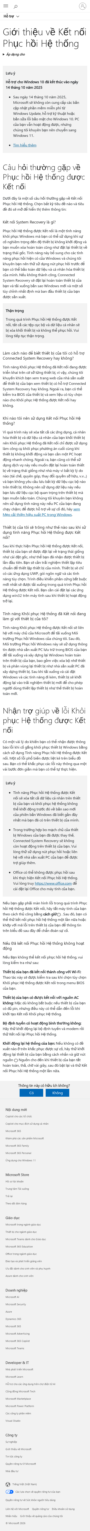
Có (31, 1092)
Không (57, 1092)
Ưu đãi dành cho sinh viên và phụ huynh (28, 1268)
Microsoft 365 (13, 1131)
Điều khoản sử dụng (63, 1509)
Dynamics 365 (13, 1319)
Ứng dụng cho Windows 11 (21, 1160)
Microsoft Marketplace (18, 1398)
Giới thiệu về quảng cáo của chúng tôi (41, 1516)
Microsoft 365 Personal (18, 1153)
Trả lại (9, 1196)
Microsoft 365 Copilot (18, 1341)
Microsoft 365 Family (17, 1145)
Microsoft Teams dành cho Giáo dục (26, 1239)
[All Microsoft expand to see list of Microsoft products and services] (5, 6)
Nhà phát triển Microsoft (19, 1369)
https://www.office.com (53, 883)
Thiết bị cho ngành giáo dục (21, 1232)
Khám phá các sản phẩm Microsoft (25, 1138)
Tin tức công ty (14, 1456)
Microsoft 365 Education (19, 1246)
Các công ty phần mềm (18, 1413)
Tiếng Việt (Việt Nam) (24, 1484)
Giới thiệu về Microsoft (18, 1449)
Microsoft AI (12, 1297)
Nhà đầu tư (12, 1471)
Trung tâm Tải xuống (17, 1188)
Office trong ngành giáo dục (21, 1254)
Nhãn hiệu (11, 1516)
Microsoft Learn (14, 1376)
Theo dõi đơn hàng (16, 1203)
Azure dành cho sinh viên (19, 1276)
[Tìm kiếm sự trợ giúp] (16, 6)
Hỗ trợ (9, 16)
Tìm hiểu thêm (24, 145)
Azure (9, 1311)
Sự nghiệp (11, 1441)
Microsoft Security (16, 1304)
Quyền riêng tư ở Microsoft (21, 1463)
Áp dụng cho (15, 54)
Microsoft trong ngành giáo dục (23, 1224)
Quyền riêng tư (40, 1509)
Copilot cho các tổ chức (19, 1116)
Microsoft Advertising (18, 1333)
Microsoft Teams (15, 1348)
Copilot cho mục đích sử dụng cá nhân (27, 1123)
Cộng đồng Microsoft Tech (20, 1391)
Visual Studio (13, 1420)
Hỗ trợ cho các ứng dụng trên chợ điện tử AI (30, 1384)
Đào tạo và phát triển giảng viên (24, 1261)
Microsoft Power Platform (20, 1406)
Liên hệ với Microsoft (17, 1509)
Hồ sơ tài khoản (15, 1181)
